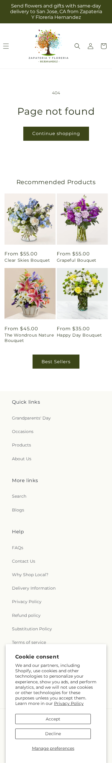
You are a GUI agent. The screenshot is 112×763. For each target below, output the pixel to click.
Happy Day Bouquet (79, 335)
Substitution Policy (32, 629)
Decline (53, 733)
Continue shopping (56, 133)
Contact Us (23, 561)
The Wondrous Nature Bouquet (29, 337)
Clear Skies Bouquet (27, 260)
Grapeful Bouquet (77, 260)
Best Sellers (56, 361)
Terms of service (29, 642)
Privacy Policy (69, 703)
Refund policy (26, 615)
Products (21, 445)
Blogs (18, 510)
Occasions (22, 431)
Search (19, 496)
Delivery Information (34, 588)
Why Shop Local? (30, 574)
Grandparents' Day (31, 418)
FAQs (17, 547)
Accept (53, 719)
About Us (21, 458)
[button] (77, 46)
